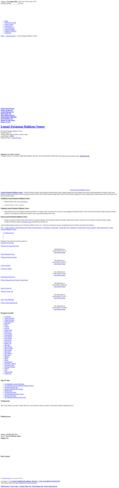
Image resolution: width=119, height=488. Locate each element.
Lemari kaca (73, 227)
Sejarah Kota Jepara (10, 392)
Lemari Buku (46, 227)
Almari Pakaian (9, 321)
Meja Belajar (8, 347)
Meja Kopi (7, 352)
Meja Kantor (8, 350)
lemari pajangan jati (102, 227)
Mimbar (6, 357)
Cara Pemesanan (9, 28)
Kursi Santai (8, 338)
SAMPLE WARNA (10, 31)
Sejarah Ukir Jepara (10, 396)
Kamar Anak (8, 330)
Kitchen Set (7, 331)
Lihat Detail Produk (59, 252)
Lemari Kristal (81, 227)
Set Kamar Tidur (9, 365)
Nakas (6, 360)
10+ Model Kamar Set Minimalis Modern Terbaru (19, 385)
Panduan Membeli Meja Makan (13, 389)
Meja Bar (7, 345)
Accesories (7, 316)
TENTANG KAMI (10, 22)
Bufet (6, 325)
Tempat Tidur (8, 372)
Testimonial (7, 33)
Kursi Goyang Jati (6, 288)
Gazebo (6, 326)
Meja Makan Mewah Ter (8, 277)
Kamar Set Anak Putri (7, 243)
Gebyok (6, 328)
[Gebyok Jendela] (6, 268)
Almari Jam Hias (9, 318)
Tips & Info (7, 373)
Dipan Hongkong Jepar (8, 254)
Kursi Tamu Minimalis (7, 299)
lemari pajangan (91, 227)
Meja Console (8, 348)
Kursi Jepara (8, 333)
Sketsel (6, 368)
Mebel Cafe (7, 343)
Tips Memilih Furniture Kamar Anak (15, 397)
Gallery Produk (8, 24)
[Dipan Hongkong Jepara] (9, 257)
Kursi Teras (7, 341)
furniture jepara (26, 222)
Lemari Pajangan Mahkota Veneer (23, 126)
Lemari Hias (54, 227)
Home (6, 21)
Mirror (6, 358)
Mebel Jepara (8, 391)
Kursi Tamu (7, 340)
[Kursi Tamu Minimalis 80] (9, 303)
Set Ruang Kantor (9, 367)
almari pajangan (9, 227)
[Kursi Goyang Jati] (7, 291)
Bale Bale (7, 323)
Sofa (5, 370)
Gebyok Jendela (5, 265)
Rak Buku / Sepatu (10, 363)
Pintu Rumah (8, 362)
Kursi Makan (8, 336)
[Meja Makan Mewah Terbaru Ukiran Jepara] (14, 280)
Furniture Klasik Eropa (11, 387)
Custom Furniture (9, 29)
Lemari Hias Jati (64, 227)
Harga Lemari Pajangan (35, 227)
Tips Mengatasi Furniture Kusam (14, 394)
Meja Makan (8, 353)
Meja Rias (7, 355)
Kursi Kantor (8, 335)
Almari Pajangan (11, 36)
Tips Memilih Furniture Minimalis (14, 384)
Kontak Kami (8, 26)
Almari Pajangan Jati (21, 227)
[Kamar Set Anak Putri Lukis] (10, 246)
